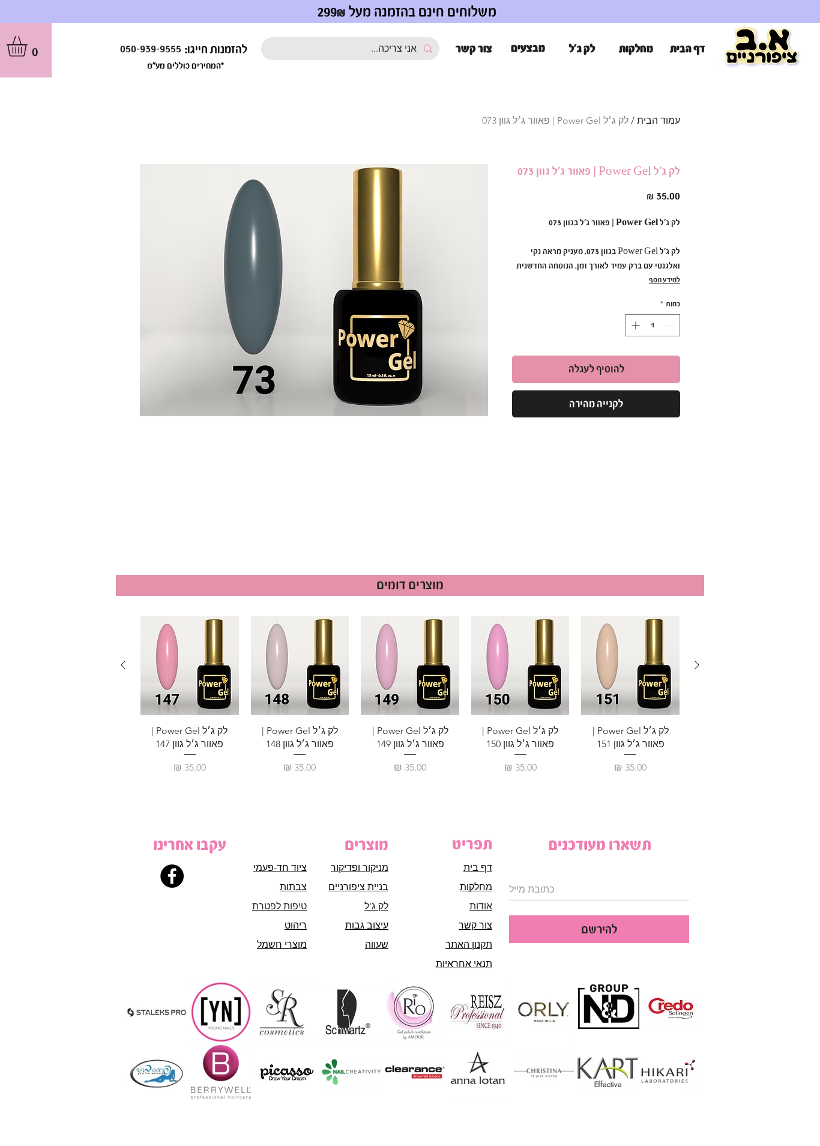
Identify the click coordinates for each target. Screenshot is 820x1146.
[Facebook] (172, 876)
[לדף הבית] (762, 47)
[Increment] (634, 325)
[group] (410, 695)
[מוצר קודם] (697, 665)
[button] (29, 46)
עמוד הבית (658, 120)
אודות (480, 906)
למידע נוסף (664, 280)
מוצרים (366, 844)
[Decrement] (670, 325)
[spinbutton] (652, 325)
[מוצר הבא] (123, 665)
